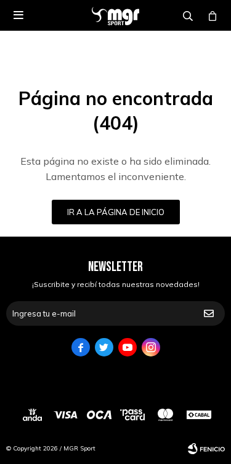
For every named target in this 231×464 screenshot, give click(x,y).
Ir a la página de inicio (115, 212)
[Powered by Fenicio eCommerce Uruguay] (206, 448)
